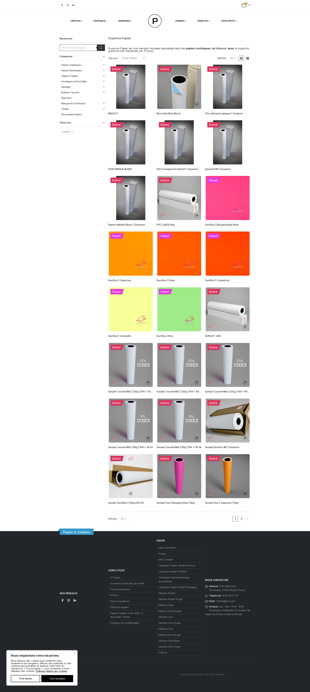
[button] (241, 58)
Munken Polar (166, 605)
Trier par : (113, 58)
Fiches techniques (120, 589)
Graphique (99, 21)
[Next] (247, 518)
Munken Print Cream (170, 646)
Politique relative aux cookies (51, 671)
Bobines (180, 21)
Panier (162, 553)
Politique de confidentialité (125, 623)
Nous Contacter (167, 547)
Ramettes (203, 21)
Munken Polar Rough (170, 611)
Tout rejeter (25, 678)
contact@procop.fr (226, 601)
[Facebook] (62, 5)
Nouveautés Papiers (71, 114)
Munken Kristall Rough (171, 599)
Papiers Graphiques (71, 65)
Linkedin (74, 600)
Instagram (68, 600)
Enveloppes (228, 21)
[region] (42, 668)
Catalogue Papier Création (173, 571)
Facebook (62, 600)
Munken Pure (166, 628)
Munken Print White (169, 640)
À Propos (115, 577)
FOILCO (115, 595)
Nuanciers (66, 98)
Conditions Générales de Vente (127, 583)
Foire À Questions (120, 601)
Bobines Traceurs (70, 92)
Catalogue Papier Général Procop (177, 565)
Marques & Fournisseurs (73, 103)
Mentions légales (120, 607)
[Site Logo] (155, 21)
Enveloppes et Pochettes (74, 81)
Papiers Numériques (71, 70)
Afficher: (222, 58)
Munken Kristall (167, 593)
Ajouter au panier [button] (148, 125)
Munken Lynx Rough (170, 623)
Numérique (124, 21)
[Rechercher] (101, 47)
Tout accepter (57, 678)
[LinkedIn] (73, 5)
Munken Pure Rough (170, 634)
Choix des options (196, 69)
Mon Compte (166, 559)
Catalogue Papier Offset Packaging (178, 587)
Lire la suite (148, 69)
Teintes (65, 109)
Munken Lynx (166, 617)
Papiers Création (69, 76)
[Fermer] (74, 653)
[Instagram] (67, 5)
